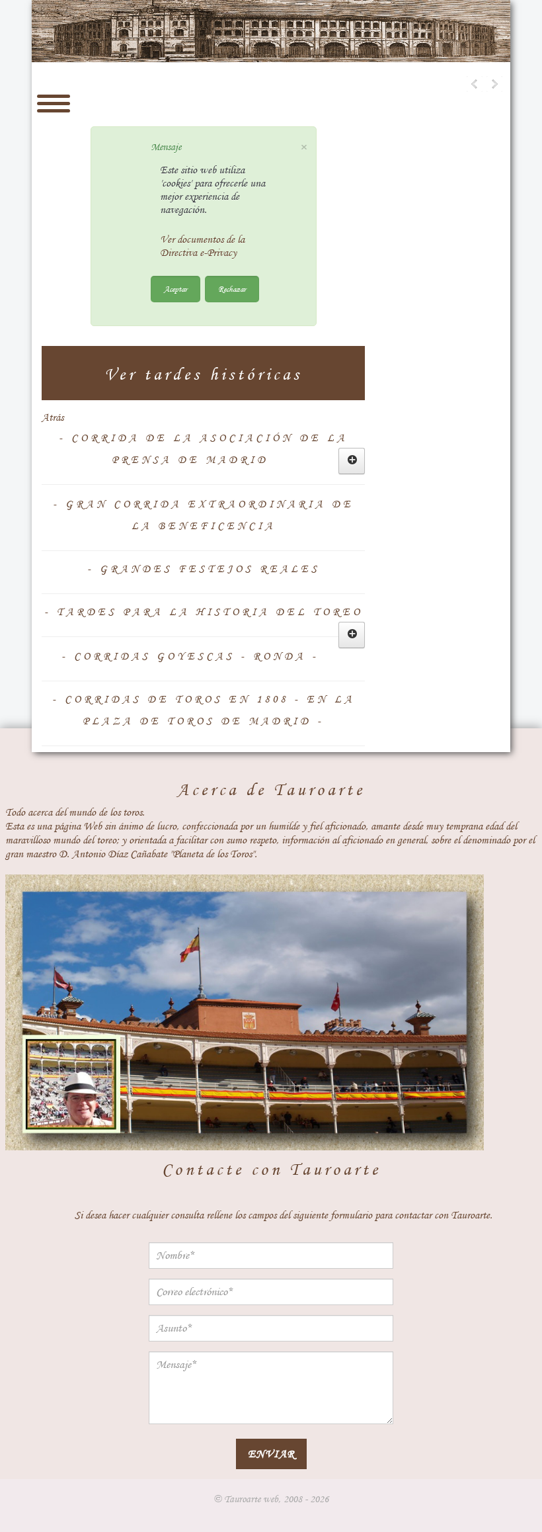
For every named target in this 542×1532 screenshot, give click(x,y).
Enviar (271, 1454)
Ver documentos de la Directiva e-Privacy (202, 246)
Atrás (52, 417)
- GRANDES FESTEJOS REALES (203, 568)
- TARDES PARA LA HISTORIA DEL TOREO (203, 611)
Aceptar (175, 289)
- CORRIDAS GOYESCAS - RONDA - (190, 656)
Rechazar (232, 289)
